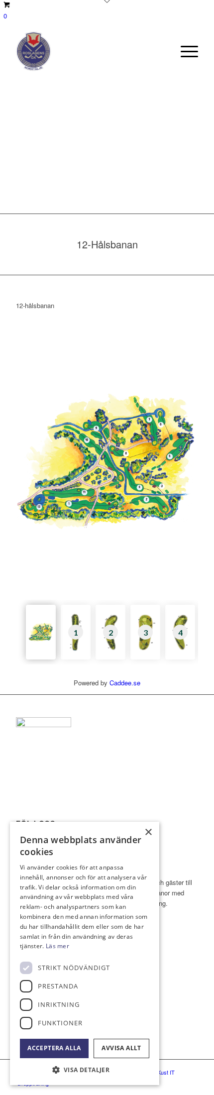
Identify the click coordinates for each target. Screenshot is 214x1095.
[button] (84, 1070)
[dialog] (84, 953)
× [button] (148, 832)
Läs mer (57, 946)
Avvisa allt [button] (121, 1048)
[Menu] (184, 51)
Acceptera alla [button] (54, 1048)
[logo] (88, 51)
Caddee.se (124, 682)
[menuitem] (184, 51)
